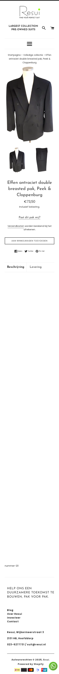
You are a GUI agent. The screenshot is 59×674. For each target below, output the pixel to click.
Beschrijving (15, 267)
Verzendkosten (16, 226)
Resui (46, 660)
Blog (10, 610)
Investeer (14, 617)
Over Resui (14, 614)
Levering (36, 267)
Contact (13, 621)
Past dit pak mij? (29, 217)
